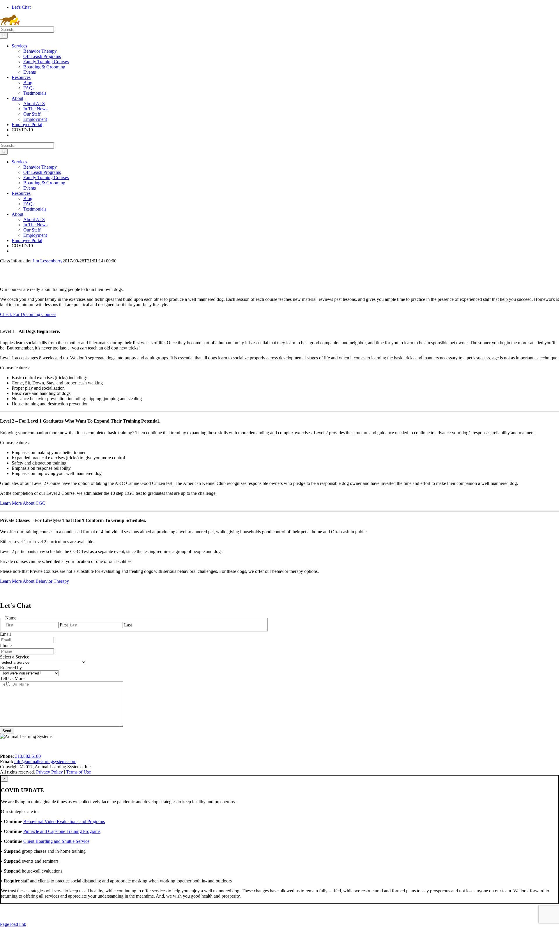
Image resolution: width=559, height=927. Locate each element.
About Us (51, 746)
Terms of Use (224, 746)
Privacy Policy (265, 746)
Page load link (13, 924)
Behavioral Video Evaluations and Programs (64, 821)
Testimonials (186, 746)
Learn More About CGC (22, 503)
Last (128, 624)
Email (5, 634)
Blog (116, 746)
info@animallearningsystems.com (45, 761)
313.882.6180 (28, 756)
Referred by (11, 667)
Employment (86, 746)
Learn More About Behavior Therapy (34, 581)
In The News (148, 746)
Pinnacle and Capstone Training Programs (61, 831)
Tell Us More (12, 678)
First (64, 624)
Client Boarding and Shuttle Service (56, 841)
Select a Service (14, 656)
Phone (6, 645)
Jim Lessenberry (48, 260)
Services (19, 746)
